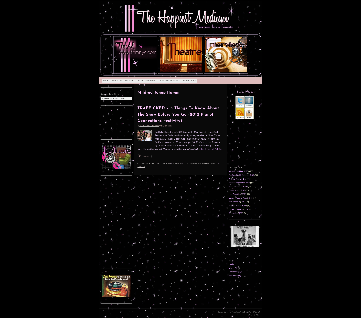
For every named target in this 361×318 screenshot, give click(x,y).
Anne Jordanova (235, 186)
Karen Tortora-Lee (236, 171)
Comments (235, 272)
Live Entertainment (146, 80)
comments (144, 156)
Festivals (162, 163)
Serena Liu (233, 213)
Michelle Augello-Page (238, 198)
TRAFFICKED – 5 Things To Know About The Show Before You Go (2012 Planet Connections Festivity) (178, 114)
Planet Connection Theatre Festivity (201, 163)
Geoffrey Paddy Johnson (239, 175)
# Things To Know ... (147, 163)
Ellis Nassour (234, 202)
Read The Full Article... (211, 149)
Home (106, 80)
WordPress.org (235, 275)
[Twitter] (240, 106)
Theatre (129, 80)
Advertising (189, 80)
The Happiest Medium (149, 125)
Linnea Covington (236, 209)
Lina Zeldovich (235, 194)
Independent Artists (170, 80)
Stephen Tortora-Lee (237, 183)
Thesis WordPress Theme (240, 312)
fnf (169, 163)
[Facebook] (249, 106)
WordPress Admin (254, 315)
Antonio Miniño (235, 179)
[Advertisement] (116, 122)
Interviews (117, 80)
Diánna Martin (234, 190)
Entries (234, 268)
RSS (246, 171)
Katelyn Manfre (235, 205)
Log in (231, 264)
